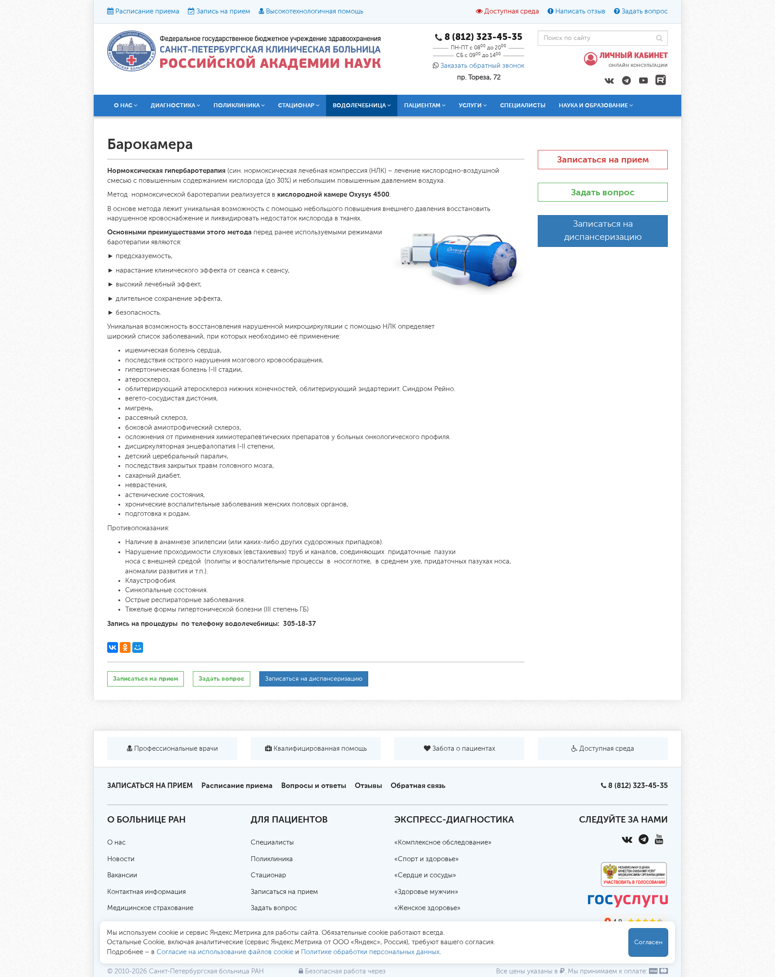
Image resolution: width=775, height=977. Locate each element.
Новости (121, 859)
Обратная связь (418, 785)
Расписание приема (147, 11)
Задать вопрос (645, 11)
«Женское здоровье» (427, 908)
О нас (116, 842)
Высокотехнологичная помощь (314, 11)
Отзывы (368, 785)
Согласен (648, 942)
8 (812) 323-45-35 (638, 785)
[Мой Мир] (137, 647)
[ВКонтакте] (112, 647)
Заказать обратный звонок (482, 65)
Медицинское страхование (150, 908)
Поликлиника (272, 859)
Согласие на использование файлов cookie (225, 952)
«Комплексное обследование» (443, 842)
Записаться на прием (145, 678)
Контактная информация (146, 892)
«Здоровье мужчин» (426, 892)
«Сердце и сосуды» (425, 875)
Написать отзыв (580, 11)
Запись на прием (223, 11)
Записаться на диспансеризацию (313, 679)
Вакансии (122, 875)
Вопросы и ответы (313, 785)
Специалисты (522, 105)
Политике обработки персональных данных (370, 952)
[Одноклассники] (125, 647)
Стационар (268, 875)
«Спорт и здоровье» (426, 859)
